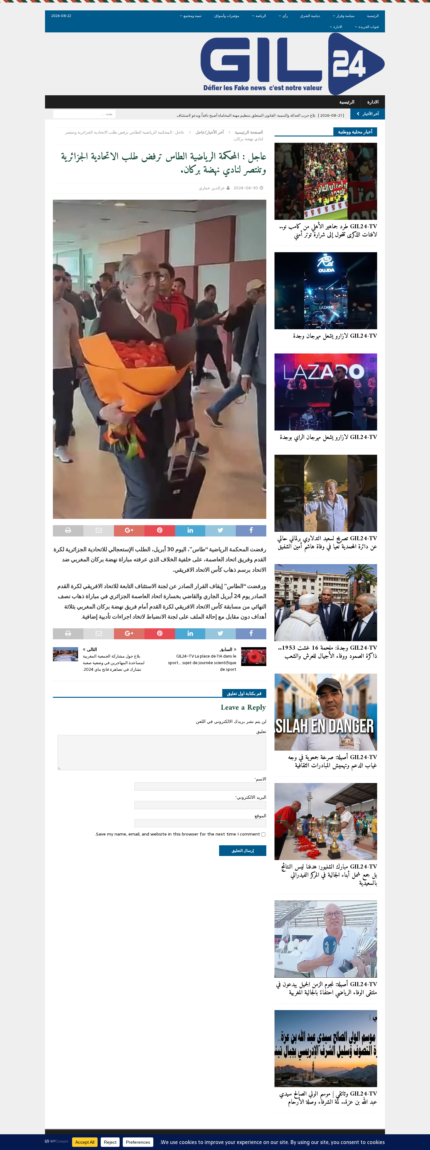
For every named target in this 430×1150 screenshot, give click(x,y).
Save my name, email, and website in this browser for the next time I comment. (177, 834)
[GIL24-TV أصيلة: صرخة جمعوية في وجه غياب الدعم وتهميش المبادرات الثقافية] (325, 712)
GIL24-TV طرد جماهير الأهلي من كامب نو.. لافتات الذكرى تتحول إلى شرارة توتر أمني (328, 231)
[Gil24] (215, 91)
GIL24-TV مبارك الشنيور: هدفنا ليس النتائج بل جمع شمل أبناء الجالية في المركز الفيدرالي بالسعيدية (329, 875)
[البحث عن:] (84, 113)
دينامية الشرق (310, 16)
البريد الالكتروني (251, 797)
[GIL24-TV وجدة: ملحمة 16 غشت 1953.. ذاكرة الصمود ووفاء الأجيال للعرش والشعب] (325, 602)
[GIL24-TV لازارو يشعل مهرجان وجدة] (325, 290)
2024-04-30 (246, 188)
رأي (285, 16)
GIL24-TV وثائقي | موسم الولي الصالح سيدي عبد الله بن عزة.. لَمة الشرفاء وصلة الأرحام (328, 1098)
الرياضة (261, 16)
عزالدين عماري (212, 188)
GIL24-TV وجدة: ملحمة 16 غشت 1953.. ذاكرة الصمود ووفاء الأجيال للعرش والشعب (327, 652)
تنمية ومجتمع (192, 16)
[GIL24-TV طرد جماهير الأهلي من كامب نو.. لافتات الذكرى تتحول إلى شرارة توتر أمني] (325, 181)
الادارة (337, 27)
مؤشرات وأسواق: (226, 16)
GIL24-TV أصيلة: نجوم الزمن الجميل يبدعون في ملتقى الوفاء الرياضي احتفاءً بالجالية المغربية (326, 988)
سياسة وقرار (345, 16)
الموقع (260, 815)
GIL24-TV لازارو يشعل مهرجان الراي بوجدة (328, 437)
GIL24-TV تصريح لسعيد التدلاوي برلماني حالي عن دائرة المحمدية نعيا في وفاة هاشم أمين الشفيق (327, 543)
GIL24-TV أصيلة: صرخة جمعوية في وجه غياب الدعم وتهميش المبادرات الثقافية (332, 761)
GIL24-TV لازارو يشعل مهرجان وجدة (335, 336)
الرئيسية (373, 16)
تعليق (261, 731)
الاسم (261, 778)
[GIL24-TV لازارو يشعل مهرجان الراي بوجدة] (325, 392)
